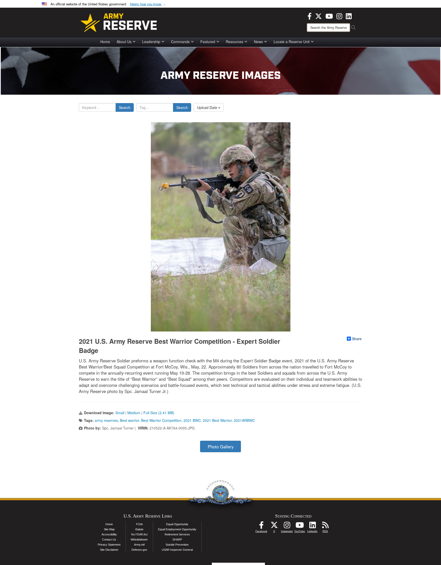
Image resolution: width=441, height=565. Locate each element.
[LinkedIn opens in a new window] (349, 15)
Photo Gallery (221, 447)
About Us (124, 41)
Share (357, 339)
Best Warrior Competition (161, 420)
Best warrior (129, 420)
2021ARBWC (244, 420)
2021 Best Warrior (217, 420)
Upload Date (207, 107)
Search (124, 107)
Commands (180, 41)
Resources (234, 41)
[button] (148, 4)
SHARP (177, 539)
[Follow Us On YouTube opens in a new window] (299, 526)
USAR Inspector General (177, 549)
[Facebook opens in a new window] (310, 15)
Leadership (151, 41)
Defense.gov (139, 549)
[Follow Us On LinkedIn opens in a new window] (312, 526)
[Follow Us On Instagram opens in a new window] (286, 526)
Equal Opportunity (177, 524)
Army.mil (139, 544)
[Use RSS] (325, 526)
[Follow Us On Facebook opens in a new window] (261, 526)
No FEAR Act (139, 534)
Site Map (109, 529)
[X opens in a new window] (318, 15)
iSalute (139, 529)
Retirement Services (177, 534)
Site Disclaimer (109, 549)
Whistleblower (139, 539)
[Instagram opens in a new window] (339, 15)
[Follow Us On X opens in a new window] (274, 526)
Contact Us (109, 539)
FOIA (139, 524)
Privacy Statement (109, 544)
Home (105, 41)
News (258, 41)
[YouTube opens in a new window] (329, 15)
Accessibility (109, 534)
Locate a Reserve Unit (292, 41)
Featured (207, 41)
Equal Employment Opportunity (177, 529)
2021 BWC (192, 420)
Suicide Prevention (177, 544)
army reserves (106, 420)
